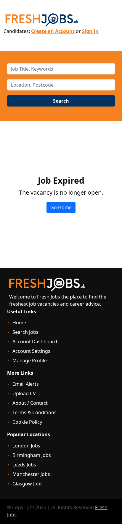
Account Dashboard (34, 341)
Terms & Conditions (34, 412)
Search (61, 101)
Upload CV (24, 393)
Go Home (61, 207)
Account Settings (31, 351)
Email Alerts (25, 384)
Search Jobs (25, 332)
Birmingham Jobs (31, 455)
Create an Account (53, 31)
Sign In (90, 31)
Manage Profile (29, 360)
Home (19, 322)
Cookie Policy (27, 422)
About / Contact (30, 403)
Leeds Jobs (24, 464)
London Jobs (26, 445)
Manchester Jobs (31, 474)
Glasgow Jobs (27, 483)
